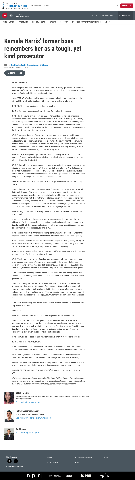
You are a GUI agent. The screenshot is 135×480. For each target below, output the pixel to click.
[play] (4, 15)
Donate (127, 5)
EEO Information (52, 462)
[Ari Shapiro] (9, 434)
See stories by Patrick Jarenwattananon (33, 418)
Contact (105, 457)
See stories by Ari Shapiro (27, 432)
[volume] (11, 15)
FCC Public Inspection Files (83, 457)
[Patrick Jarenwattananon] (9, 416)
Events (53, 22)
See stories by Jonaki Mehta (28, 402)
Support (64, 22)
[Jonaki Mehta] (9, 398)
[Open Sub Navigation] (16, 22)
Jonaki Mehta (15, 65)
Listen (11, 22)
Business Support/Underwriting (86, 22)
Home (4, 22)
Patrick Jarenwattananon (30, 65)
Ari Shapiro (44, 65)
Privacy (49, 457)
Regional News (38, 22)
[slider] (14, 15)
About (108, 22)
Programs (23, 22)
